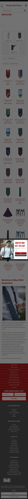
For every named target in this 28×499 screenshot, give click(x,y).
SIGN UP (21, 253)
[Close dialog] (26, 240)
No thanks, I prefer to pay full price (20, 255)
